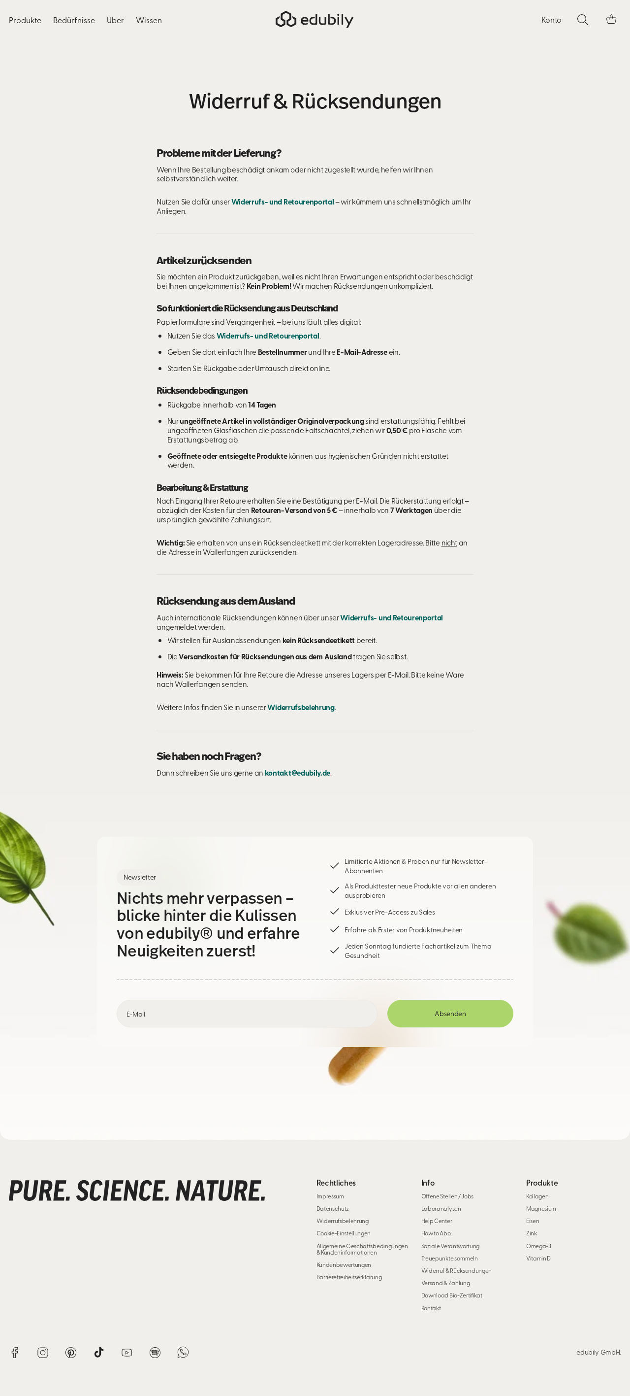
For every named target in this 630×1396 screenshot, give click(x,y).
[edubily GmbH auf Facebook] (15, 1353)
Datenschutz (332, 1208)
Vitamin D (538, 1258)
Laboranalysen (441, 1208)
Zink (531, 1233)
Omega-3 (538, 1246)
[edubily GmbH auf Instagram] (43, 1353)
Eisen (532, 1221)
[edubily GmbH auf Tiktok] (99, 1353)
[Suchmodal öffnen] (583, 20)
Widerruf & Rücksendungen (456, 1270)
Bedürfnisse (74, 19)
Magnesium (541, 1208)
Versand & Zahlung (445, 1283)
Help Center (436, 1221)
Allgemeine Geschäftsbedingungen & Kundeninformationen (362, 1249)
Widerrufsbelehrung (300, 707)
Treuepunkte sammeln (449, 1258)
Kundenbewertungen (344, 1264)
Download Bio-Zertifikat (451, 1295)
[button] (611, 20)
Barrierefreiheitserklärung (349, 1277)
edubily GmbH (598, 1352)
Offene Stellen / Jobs (447, 1196)
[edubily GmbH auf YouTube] (127, 1353)
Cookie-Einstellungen (343, 1233)
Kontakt (431, 1308)
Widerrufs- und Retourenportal (282, 201)
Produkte (25, 19)
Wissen (149, 19)
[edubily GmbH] (315, 20)
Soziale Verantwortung (450, 1246)
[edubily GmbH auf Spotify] (155, 1353)
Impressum (330, 1196)
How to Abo (436, 1233)
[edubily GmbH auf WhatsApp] (183, 1353)
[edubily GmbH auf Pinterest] (71, 1353)
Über (115, 19)
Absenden (450, 1013)
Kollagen (537, 1196)
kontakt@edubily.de (297, 772)
